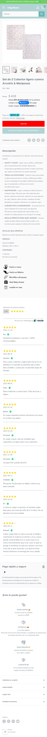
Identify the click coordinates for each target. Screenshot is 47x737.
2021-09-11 (7, 476)
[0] (42, 7)
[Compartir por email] (43, 140)
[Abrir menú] (3, 7)
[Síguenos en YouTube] (18, 721)
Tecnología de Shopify (9, 732)
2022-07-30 (7, 407)
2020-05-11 (7, 526)
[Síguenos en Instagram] (8, 721)
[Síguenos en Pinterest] (13, 721)
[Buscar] (42, 14)
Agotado (23, 124)
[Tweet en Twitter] (38, 140)
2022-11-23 (7, 330)
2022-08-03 (7, 383)
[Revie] (39, 321)
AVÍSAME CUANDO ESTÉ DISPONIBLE (23, 131)
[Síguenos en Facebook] (4, 721)
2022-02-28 (7, 431)
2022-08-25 (7, 354)
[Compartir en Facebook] (29, 140)
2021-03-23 (7, 499)
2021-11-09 (7, 455)
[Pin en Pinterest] (33, 140)
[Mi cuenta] (38, 7)
